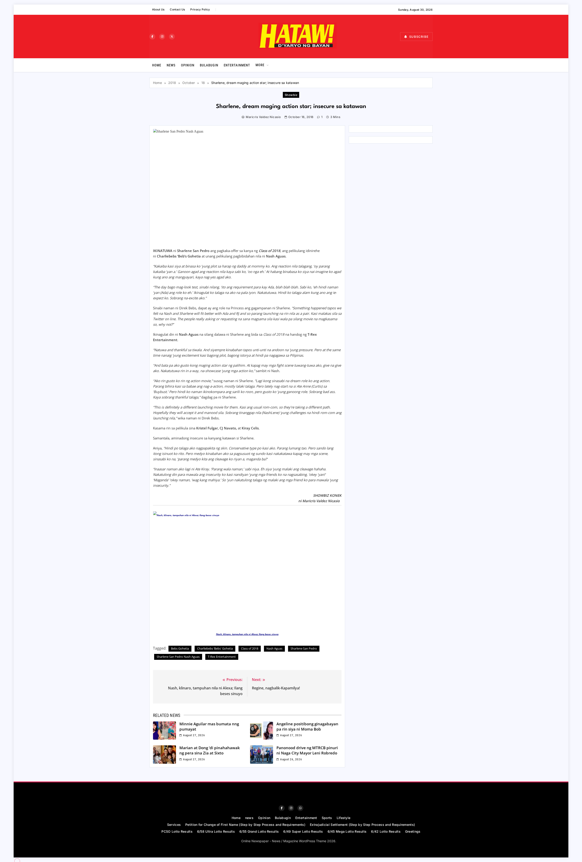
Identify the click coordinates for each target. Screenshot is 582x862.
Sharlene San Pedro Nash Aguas (178, 657)
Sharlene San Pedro (304, 648)
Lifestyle (344, 818)
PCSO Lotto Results (176, 831)
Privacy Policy (200, 9)
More (260, 65)
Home (156, 65)
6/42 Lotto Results (385, 831)
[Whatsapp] (300, 808)
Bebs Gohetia (180, 648)
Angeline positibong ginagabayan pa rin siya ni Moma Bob (307, 726)
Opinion (187, 65)
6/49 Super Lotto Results (303, 831)
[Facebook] (152, 37)
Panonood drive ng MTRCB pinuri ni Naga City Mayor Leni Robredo (307, 750)
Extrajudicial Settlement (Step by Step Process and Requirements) (362, 825)
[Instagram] (162, 37)
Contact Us (177, 9)
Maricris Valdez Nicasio (263, 117)
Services (174, 825)
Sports (327, 818)
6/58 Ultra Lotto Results (216, 831)
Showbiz (291, 95)
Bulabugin (209, 65)
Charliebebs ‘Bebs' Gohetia (215, 648)
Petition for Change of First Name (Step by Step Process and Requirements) (245, 825)
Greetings (413, 831)
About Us (158, 9)
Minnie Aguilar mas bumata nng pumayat (209, 726)
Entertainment (237, 65)
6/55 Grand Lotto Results (259, 831)
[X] (172, 37)
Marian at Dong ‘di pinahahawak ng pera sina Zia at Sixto (209, 750)
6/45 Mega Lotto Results (347, 831)
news (171, 65)
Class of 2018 (249, 648)
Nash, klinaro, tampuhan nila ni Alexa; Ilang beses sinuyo (247, 634)
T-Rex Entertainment (222, 657)
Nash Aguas (274, 648)
